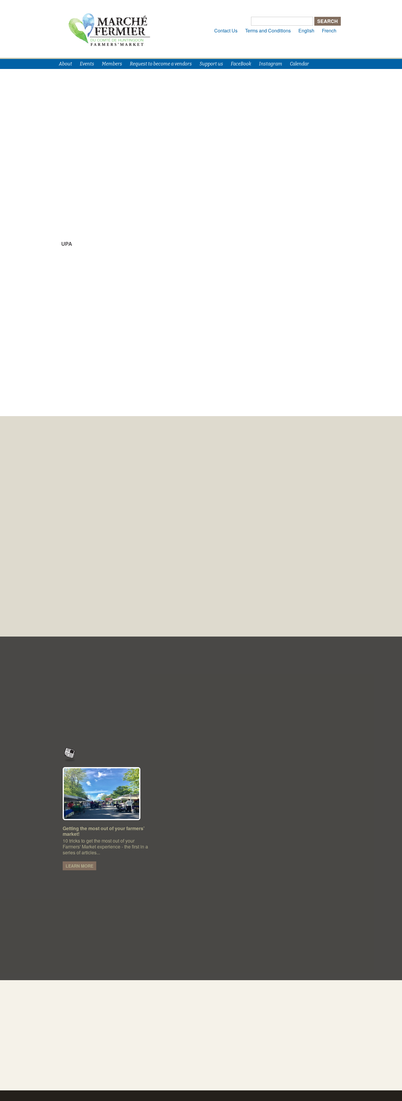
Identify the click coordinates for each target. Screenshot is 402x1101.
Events (87, 64)
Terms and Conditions (268, 30)
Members (112, 64)
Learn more (79, 866)
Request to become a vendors (161, 64)
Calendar (299, 64)
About (65, 64)
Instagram (270, 64)
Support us (211, 64)
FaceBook (241, 64)
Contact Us (225, 30)
